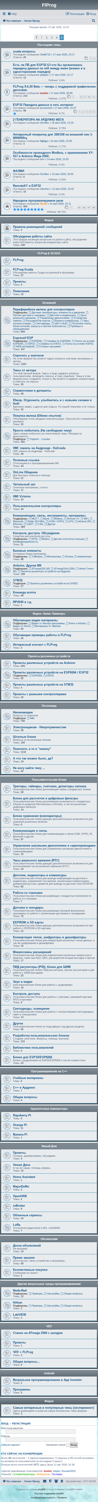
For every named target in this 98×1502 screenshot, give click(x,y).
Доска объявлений (27, 1245)
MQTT (35, 518)
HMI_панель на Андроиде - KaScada (39, 448)
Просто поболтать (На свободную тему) (42, 430)
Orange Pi (20, 1125)
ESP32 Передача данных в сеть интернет (43, 105)
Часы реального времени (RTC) (36, 860)
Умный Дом (49, 1146)
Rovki (43, 203)
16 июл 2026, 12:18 (62, 122)
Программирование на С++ (49, 1071)
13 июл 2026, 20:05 (62, 174)
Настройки (53, 1293)
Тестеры (56, 1474)
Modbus (58, 518)
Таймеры (37, 556)
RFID (35, 539)
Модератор (43, 1474)
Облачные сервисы (27, 1215)
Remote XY (73, 518)
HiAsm (17, 1302)
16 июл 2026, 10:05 (61, 141)
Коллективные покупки (30, 1269)
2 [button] (46, 37)
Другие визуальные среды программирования (49, 1284)
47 (89, 207)
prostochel (46, 108)
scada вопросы (24, 51)
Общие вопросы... (26, 1361)
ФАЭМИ (18, 171)
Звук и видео (22, 981)
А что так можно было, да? (33, 758)
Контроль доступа (26, 993)
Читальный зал (24, 484)
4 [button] (56, 37)
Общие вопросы (25, 1097)
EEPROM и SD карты (28, 922)
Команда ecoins (24, 592)
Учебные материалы (28, 1078)
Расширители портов (38, 320)
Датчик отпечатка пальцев (69, 539)
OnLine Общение (25, 472)
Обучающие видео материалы (35, 620)
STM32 (18, 580)
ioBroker (19, 1205)
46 (84, 207)
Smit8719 (45, 54)
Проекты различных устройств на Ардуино (45, 571)
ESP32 (31, 343)
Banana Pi (20, 1134)
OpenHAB (20, 1196)
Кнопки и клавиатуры (66, 320)
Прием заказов (24, 1257)
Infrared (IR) (84, 521)
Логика (69, 556)
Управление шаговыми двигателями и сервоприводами (54, 845)
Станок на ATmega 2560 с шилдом (38, 1333)
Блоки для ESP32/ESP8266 (32, 1057)
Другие (51, 524)
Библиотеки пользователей (33, 1047)
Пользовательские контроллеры (37, 506)
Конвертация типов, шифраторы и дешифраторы (49, 937)
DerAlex (44, 122)
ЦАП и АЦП (60, 323)
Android (49, 1373)
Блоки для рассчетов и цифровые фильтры (45, 798)
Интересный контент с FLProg (35, 644)
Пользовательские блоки (49, 779)
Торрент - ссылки (40, 439)
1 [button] (41, 37)
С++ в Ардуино (24, 1087)
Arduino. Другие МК (27, 565)
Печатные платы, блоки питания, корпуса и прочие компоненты (52, 324)
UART (30, 524)
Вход (4, 1423)
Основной (49, 302)
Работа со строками (27, 892)
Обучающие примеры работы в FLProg (42, 635)
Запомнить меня (56, 1444)
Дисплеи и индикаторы (63, 315)
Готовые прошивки (50, 346)
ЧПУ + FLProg (23, 1352)
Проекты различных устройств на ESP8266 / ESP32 (50, 672)
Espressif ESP (23, 338)
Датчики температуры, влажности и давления (58, 312)
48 (94, 207)
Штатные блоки (24, 736)
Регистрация (21, 1423)
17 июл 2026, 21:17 (62, 74)
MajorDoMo (21, 1186)
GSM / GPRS (56, 521)
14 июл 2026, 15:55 (58, 159)
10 (89, 97)
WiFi (86, 518)
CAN (40, 524)
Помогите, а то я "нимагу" (32, 749)
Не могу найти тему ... (29, 768)
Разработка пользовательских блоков (41, 1035)
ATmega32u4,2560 (64, 568)
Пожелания (21, 291)
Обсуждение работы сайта (32, 236)
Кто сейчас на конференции (21, 1453)
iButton (45, 539)
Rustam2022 (69, 1471)
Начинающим (23, 712)
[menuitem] (12, 14)
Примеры (37, 1293)
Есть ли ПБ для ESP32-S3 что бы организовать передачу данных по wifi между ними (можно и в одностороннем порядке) (49, 68)
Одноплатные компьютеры (49, 1108)
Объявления (49, 1239)
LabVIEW (19, 1314)
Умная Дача (21, 1165)
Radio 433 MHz (36, 521)
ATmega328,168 (41, 568)
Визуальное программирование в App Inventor (47, 1380)
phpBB (41, 1489)
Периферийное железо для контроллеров (44, 309)
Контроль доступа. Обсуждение (36, 533)
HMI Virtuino (22, 496)
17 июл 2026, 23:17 (64, 54)
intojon (56, 1471)
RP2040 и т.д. (22, 602)
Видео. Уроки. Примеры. (49, 613)
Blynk (46, 518)
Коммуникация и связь (30, 830)
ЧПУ (49, 1326)
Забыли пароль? (10, 1444)
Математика (54, 556)
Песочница (49, 705)
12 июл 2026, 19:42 (63, 188)
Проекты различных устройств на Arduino (44, 663)
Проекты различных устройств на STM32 (54, 583)
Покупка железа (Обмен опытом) (37, 415)
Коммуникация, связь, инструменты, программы (49, 515)
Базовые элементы (27, 550)
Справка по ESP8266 (58, 341)
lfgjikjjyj (44, 141)
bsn (42, 159)
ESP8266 (37, 341)
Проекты (19, 281)
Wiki (32, 718)
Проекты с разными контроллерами (39, 694)
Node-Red (20, 1290)
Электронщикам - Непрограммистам (39, 727)
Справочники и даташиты (32, 390)
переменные (84, 556)
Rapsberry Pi (22, 1115)
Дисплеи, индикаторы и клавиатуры (40, 875)
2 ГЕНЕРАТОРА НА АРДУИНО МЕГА (38, 119)
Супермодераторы (23, 1474)
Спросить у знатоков (28, 355)
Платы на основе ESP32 (79, 343)
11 (94, 97)
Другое (18, 1023)
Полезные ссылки (26, 460)
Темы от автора (24, 370)
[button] (36, 37)
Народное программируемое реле (38, 200)
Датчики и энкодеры (28, 907)
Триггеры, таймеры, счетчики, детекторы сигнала (49, 786)
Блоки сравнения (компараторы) (37, 816)
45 (79, 207)
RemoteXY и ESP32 (27, 185)
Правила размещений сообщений (37, 227)
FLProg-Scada (23, 269)
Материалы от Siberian (48, 626)
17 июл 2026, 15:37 (65, 108)
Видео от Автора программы (48, 623)
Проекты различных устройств (49, 656)
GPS (70, 521)
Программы (21, 1389)
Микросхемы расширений (32, 952)
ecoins (44, 93)
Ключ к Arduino (77, 623)
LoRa (16, 1225)
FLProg (18, 260)
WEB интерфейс (25, 346)
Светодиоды (43, 323)
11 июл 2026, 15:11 (60, 203)
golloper (44, 74)
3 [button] (51, 37)
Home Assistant (24, 1177)
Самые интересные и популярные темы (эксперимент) (53, 1407)
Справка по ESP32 (50, 343)
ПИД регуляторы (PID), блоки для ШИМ (42, 967)
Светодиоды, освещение (31, 1008)
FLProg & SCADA (49, 253)
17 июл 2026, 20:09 (61, 93)
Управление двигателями (54, 318)
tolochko (44, 188)
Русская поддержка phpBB (49, 1493)
